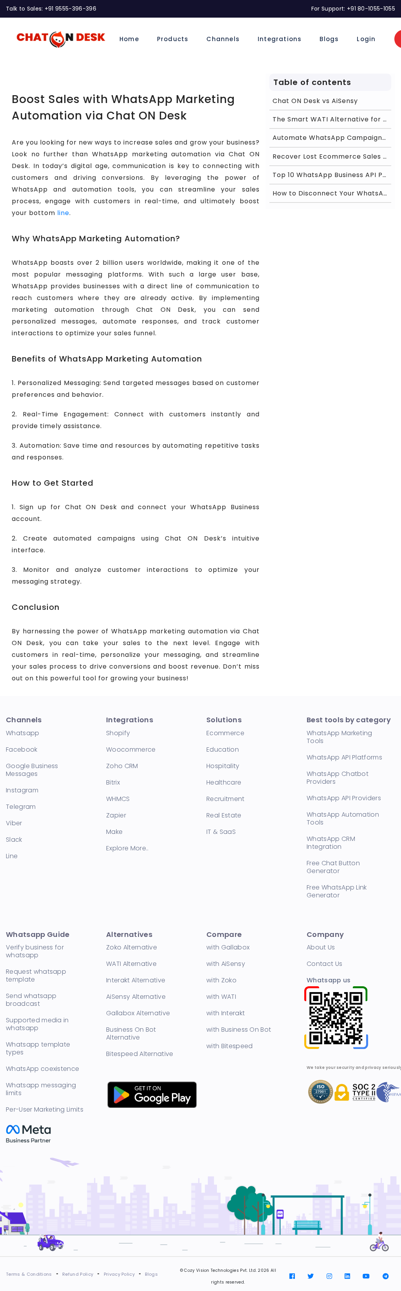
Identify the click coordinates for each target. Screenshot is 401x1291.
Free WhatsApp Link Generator (337, 891)
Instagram (22, 790)
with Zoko (221, 980)
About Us (321, 947)
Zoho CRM (122, 765)
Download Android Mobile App (151, 1094)
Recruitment (225, 798)
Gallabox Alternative (138, 1013)
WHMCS (118, 798)
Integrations (280, 39)
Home (129, 39)
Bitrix (113, 782)
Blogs (329, 39)
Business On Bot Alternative (131, 1033)
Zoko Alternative (131, 947)
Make (114, 831)
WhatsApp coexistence (42, 1068)
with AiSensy (225, 963)
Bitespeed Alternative (139, 1053)
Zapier (116, 815)
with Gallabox (227, 947)
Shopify (118, 733)
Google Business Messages (32, 769)
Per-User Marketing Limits (44, 1109)
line (63, 212)
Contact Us (324, 963)
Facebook (22, 749)
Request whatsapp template (36, 975)
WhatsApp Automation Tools (343, 818)
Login (366, 39)
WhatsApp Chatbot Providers (337, 777)
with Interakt (225, 1013)
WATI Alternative (131, 963)
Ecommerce (225, 733)
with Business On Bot (238, 1029)
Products (173, 39)
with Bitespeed (229, 1046)
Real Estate (224, 815)
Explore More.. (127, 848)
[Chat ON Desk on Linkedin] (347, 1276)
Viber (14, 823)
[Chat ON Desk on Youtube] (366, 1276)
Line (12, 856)
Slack (14, 839)
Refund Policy (77, 1274)
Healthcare (223, 782)
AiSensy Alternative (136, 996)
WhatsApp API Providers (344, 798)
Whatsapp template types (38, 1048)
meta (30, 1131)
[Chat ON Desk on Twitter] (310, 1276)
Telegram (21, 806)
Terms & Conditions (29, 1274)
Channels (223, 39)
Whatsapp (23, 733)
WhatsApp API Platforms (344, 757)
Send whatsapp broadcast (31, 999)
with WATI (221, 996)
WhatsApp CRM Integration (331, 842)
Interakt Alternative (135, 980)
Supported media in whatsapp (37, 1024)
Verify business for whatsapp (35, 951)
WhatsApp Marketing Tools (339, 737)
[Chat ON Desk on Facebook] (292, 1276)
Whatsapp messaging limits (41, 1089)
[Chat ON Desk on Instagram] (329, 1276)
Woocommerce (131, 749)
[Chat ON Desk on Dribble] (386, 1276)
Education (222, 749)
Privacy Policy (119, 1274)
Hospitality (223, 765)
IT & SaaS (221, 831)
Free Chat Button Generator (333, 867)
